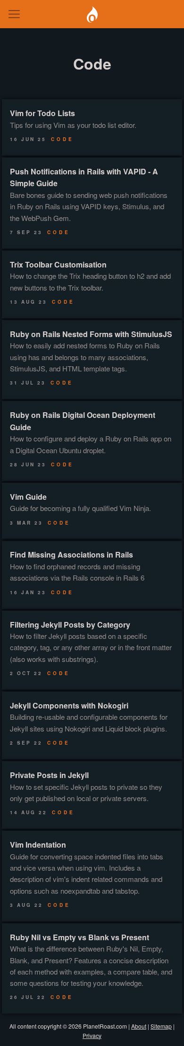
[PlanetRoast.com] (92, 14)
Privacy (92, 1035)
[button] (14, 14)
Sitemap (161, 1026)
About (138, 1026)
